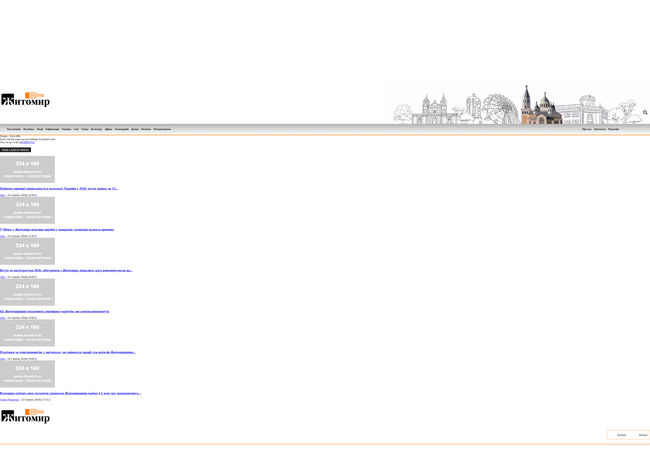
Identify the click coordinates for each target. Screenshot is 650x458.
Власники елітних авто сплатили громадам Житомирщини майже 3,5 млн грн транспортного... (70, 393)
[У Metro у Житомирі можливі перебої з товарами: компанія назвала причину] (27, 222)
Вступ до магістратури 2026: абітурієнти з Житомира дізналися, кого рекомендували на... (66, 270)
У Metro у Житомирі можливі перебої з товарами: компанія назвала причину (57, 229)
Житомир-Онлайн (27, 451)
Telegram (643, 434)
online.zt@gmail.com (186, 451)
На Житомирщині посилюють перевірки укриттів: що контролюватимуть (54, 311)
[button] (645, 112)
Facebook (621, 434)
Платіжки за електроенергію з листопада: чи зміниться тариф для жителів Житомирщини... (68, 352)
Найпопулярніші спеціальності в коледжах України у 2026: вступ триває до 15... (59, 188)
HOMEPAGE (27, 142)
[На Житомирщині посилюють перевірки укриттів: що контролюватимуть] (27, 304)
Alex (2, 195)
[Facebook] (642, 129)
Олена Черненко (9, 399)
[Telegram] (648, 129)
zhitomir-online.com (144, 451)
